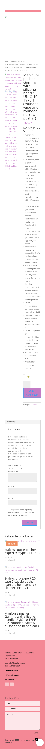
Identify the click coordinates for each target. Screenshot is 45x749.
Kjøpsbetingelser (12, 675)
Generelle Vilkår (11, 670)
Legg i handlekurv (32, 392)
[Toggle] (24, 374)
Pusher (15, 65)
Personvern (9, 679)
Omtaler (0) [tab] (12, 422)
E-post (11, 498)
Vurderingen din (15, 465)
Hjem (6, 62)
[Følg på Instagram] (12, 684)
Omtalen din (14, 471)
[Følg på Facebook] (7, 684)
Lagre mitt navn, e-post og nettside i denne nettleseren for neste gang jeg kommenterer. (21, 513)
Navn (11, 487)
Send (36, 733)
